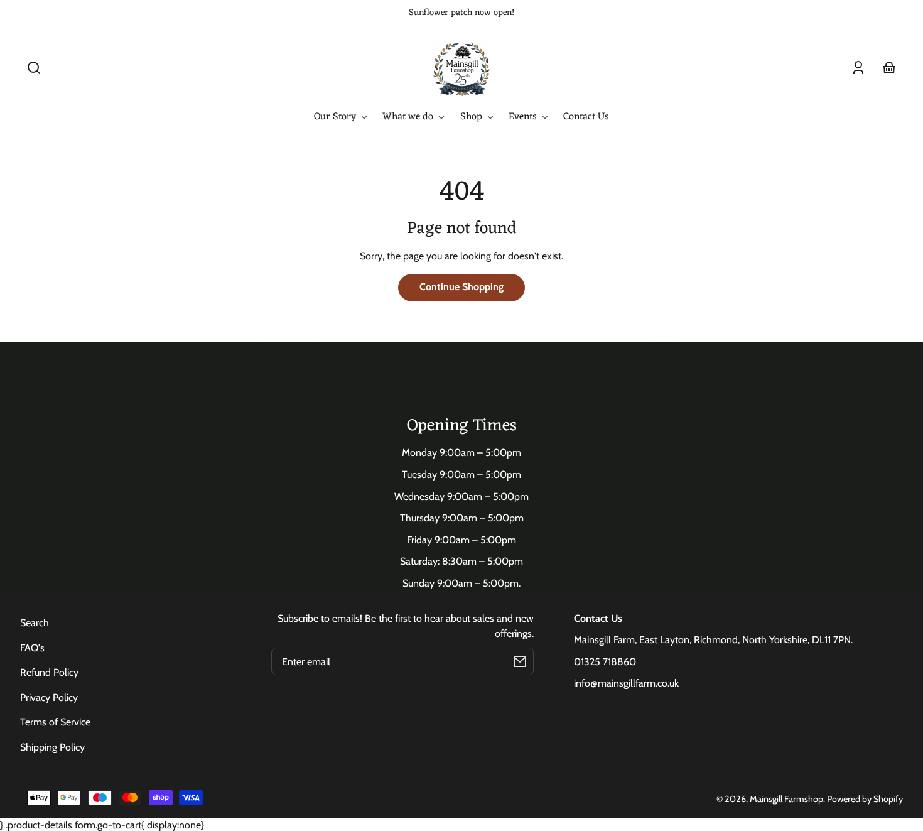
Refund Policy (49, 672)
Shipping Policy (52, 747)
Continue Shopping (461, 287)
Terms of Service (55, 722)
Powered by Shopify (865, 799)
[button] (34, 68)
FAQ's (32, 648)
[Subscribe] (520, 661)
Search (34, 623)
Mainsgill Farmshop (786, 799)
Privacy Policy (49, 697)
